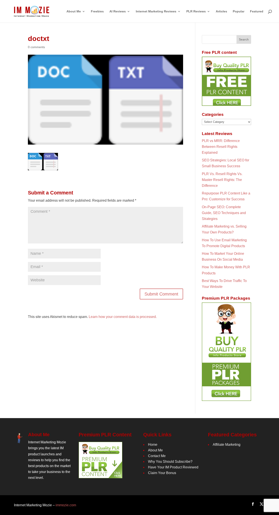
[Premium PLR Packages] (226, 351)
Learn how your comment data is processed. (123, 317)
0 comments (36, 47)
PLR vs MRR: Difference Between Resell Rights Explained (221, 146)
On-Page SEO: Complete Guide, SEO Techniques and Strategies (224, 213)
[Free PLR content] (226, 81)
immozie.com (66, 505)
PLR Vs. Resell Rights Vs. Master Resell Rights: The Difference (222, 179)
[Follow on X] (261, 504)
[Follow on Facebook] (252, 504)
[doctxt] (43, 167)
